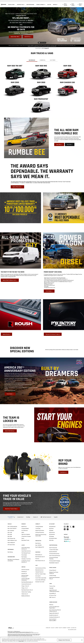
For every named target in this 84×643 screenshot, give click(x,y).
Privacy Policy (21, 641)
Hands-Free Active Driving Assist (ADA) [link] (40, 535)
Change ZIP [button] (46, 48)
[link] (3, 4)
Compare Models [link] (25, 528)
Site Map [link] (28, 517)
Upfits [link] (23, 532)
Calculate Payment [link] (39, 571)
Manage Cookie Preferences (64, 640)
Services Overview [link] (25, 569)
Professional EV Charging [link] (54, 560)
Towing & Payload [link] (39, 526)
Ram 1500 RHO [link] (11, 530)
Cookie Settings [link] (52, 575)
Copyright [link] (51, 588)
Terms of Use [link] (52, 586)
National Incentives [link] (39, 570)
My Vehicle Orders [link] (53, 538)
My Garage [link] (51, 536)
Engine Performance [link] (39, 530)
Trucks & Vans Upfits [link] (53, 549)
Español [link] (55, 517)
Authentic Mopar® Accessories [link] (25, 579)
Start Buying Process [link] (26, 552)
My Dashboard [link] (52, 526)
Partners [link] (37, 558)
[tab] (31, 60)
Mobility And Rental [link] (26, 595)
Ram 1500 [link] (10, 532)
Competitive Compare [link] (26, 536)
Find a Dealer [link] (24, 554)
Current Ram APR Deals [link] (40, 579)
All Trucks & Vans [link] (11, 544)
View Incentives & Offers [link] (40, 568)
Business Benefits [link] (53, 551)
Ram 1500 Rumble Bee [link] (12, 526)
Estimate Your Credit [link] (39, 581)
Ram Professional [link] (53, 547)
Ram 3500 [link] (10, 536)
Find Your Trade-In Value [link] (40, 573)
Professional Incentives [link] (54, 553)
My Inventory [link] (52, 532)
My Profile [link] (51, 540)
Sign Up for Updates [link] (26, 534)
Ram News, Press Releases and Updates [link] (13, 560)
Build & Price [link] (24, 526)
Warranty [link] (51, 604)
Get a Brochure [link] (25, 530)
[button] (11, 4)
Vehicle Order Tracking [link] (26, 591)
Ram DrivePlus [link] (52, 620)
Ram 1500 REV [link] (38, 545)
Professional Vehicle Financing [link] (53, 558)
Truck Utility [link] (37, 528)
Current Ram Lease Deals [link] (40, 577)
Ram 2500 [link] (10, 534)
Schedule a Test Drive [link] (26, 558)
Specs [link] (23, 538)
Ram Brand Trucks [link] (25, 540)
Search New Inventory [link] (26, 551)
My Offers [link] (51, 528)
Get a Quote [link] (37, 575)
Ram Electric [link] (38, 543)
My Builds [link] (51, 530)
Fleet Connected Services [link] (54, 555)
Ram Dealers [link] (24, 556)
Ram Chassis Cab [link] (11, 538)
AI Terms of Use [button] (52, 595)
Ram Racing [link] (10, 552)
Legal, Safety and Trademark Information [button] (54, 591)
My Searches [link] (52, 534)
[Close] (81, 640)
